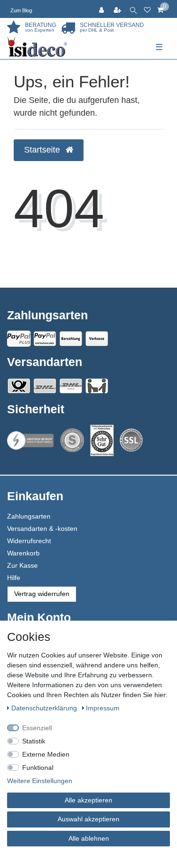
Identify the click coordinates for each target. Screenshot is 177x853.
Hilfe (13, 577)
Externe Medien (45, 754)
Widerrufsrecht (29, 541)
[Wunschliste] (147, 9)
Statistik (33, 741)
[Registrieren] (118, 9)
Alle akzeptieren (88, 800)
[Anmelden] (102, 9)
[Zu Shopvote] (72, 440)
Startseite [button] (43, 149)
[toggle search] (133, 9)
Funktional (37, 767)
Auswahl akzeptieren (88, 819)
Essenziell (37, 728)
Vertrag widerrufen (41, 593)
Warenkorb (23, 553)
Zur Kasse (22, 565)
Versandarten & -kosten (42, 528)
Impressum (102, 708)
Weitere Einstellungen (39, 781)
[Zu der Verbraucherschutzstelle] (102, 440)
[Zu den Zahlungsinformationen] (71, 339)
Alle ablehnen (88, 838)
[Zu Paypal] (19, 339)
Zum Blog (21, 10)
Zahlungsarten (29, 516)
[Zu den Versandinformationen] (19, 386)
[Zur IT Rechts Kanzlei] (30, 440)
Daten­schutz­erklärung (45, 708)
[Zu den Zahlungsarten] (97, 339)
